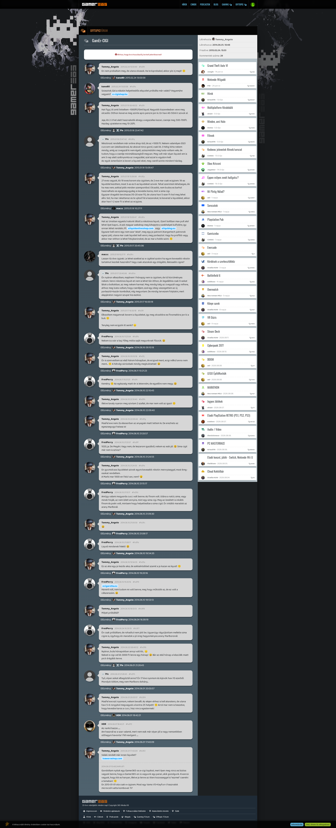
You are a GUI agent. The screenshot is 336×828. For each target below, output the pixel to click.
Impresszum (91, 811)
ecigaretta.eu (110, 586)
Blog (216, 4)
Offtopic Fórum (162, 817)
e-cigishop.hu (119, 94)
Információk (296, 824)
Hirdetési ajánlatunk (111, 811)
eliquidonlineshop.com (140, 228)
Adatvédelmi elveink (160, 811)
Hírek (184, 4)
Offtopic (240, 4)
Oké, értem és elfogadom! (318, 824)
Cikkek (193, 4)
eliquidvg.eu (168, 228)
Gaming (225, 4)
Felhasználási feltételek (135, 811)
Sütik (176, 811)
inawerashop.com (112, 758)
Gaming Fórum (143, 817)
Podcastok (205, 4)
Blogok (127, 817)
